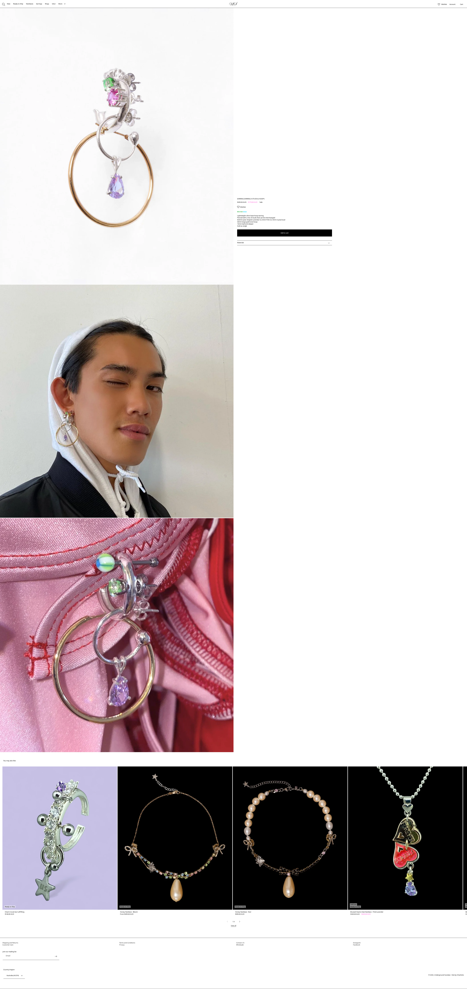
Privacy (122, 945)
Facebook (356, 945)
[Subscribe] (55, 956)
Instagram (357, 943)
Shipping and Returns (10, 943)
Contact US (240, 943)
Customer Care (7, 945)
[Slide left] (227, 921)
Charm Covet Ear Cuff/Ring (14, 912)
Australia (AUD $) (13, 975)
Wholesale (240, 945)
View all (233, 926)
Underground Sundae (442, 975)
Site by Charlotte (458, 975)
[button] (4, 4)
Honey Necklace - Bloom (129, 912)
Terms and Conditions (127, 943)
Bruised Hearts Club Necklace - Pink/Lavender (366, 912)
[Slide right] (239, 921)
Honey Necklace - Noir (243, 912)
